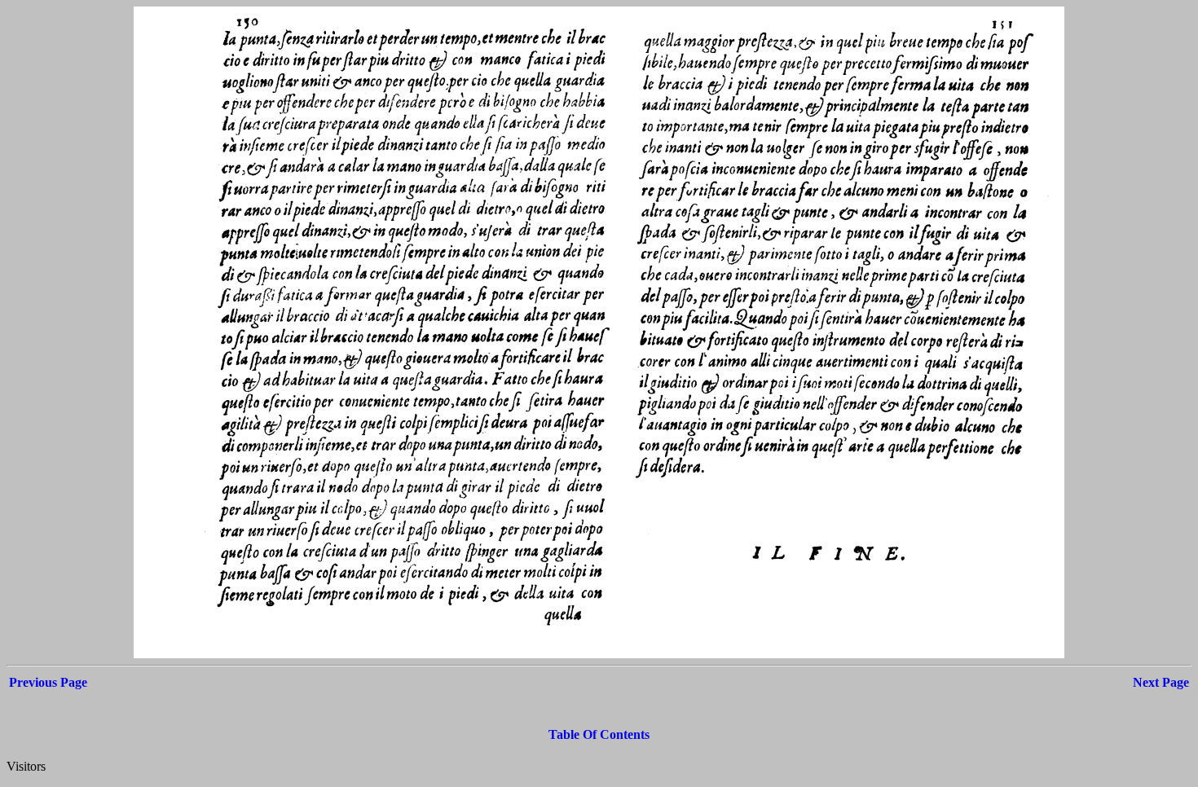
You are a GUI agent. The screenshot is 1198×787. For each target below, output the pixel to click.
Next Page (1161, 682)
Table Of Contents (599, 734)
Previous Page (48, 682)
